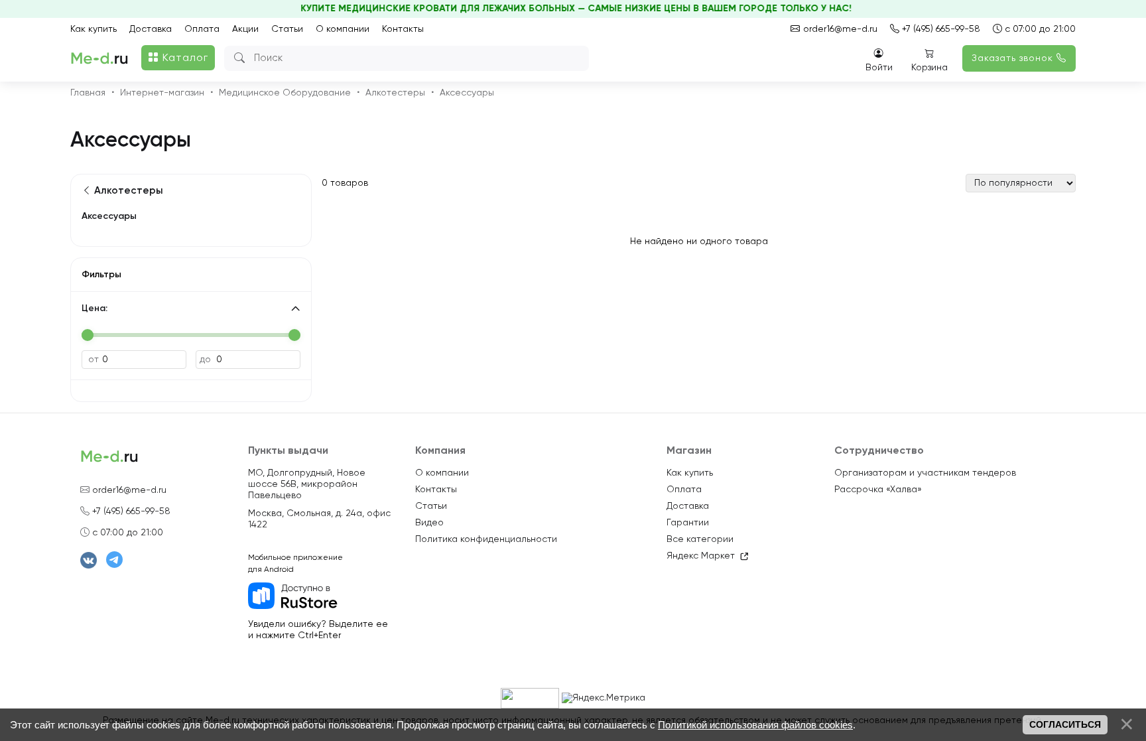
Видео (429, 522)
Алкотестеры (127, 191)
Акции (245, 29)
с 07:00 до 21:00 (1039, 29)
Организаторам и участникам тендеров (925, 473)
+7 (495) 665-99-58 (939, 29)
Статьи (287, 29)
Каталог (183, 58)
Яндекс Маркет (701, 556)
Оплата (202, 29)
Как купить (93, 29)
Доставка (150, 29)
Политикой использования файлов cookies (755, 724)
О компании (342, 29)
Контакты (403, 29)
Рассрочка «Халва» (878, 489)
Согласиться (1065, 724)
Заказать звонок (1014, 58)
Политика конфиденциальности (486, 539)
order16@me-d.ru (838, 29)
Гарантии (688, 522)
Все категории (700, 539)
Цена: (94, 308)
